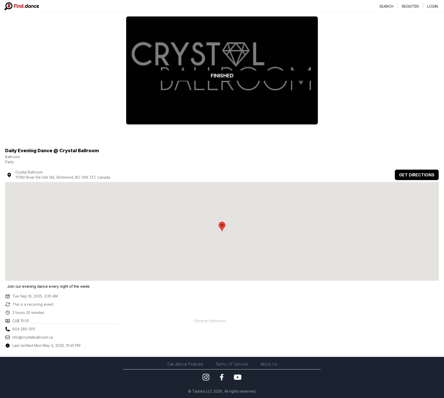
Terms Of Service (232, 364)
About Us (268, 364)
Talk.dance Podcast (185, 364)
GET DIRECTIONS (416, 174)
